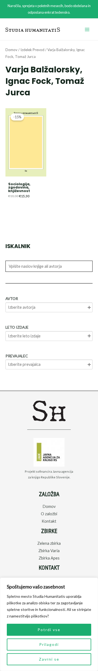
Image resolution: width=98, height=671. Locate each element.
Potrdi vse (49, 629)
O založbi (49, 513)
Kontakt (49, 521)
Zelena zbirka (49, 543)
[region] (49, 624)
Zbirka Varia (49, 550)
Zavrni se (49, 659)
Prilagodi (49, 644)
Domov (11, 50)
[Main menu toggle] (87, 29)
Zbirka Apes (49, 558)
